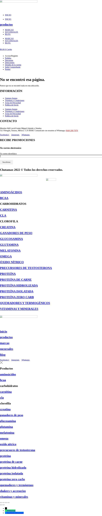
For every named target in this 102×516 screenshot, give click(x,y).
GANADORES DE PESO (16, 233)
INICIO (8, 15)
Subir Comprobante (12, 67)
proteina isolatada (11, 473)
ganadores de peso (11, 415)
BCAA (4, 198)
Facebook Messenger (15, 513)
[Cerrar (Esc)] (8, 502)
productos (6, 24)
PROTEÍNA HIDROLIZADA (19, 285)
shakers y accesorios (13, 491)
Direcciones (9, 63)
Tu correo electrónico (8, 154)
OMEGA (6, 256)
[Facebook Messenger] (6, 513)
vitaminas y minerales (14, 496)
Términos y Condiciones (14, 100)
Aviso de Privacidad (13, 103)
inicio (3, 331)
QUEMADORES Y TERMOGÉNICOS (25, 303)
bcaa (3, 380)
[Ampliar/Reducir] (1, 502)
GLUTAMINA (9, 244)
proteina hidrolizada (13, 467)
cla (2, 397)
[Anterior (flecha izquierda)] (1, 504)
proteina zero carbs (12, 479)
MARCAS (9, 30)
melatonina (7, 432)
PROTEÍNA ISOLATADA (16, 291)
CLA (3, 215)
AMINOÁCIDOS (11, 192)
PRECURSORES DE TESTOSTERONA (26, 268)
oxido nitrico (8, 444)
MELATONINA (10, 250)
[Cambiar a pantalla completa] (3, 502)
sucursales (6, 348)
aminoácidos (8, 374)
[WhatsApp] (6, 511)
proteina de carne (11, 461)
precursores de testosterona (17, 450)
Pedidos (8, 58)
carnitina (6, 391)
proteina (5, 455)
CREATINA (7, 227)
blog (2, 354)
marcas (4, 343)
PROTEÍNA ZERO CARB (17, 297)
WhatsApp (11, 511)
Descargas (9, 60)
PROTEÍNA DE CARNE (16, 279)
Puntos (7, 69)
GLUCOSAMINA (11, 238)
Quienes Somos (11, 98)
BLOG (8, 34)
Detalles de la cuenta (13, 65)
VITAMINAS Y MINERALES (19, 308)
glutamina (6, 426)
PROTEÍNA (8, 273)
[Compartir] (6, 502)
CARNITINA (8, 209)
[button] (51, 52)
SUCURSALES (11, 32)
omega (4, 438)
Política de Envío (11, 105)
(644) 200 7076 (72, 130)
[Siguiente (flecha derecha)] (3, 504)
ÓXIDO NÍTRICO (12, 262)
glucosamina (8, 421)
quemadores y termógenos (16, 485)
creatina (5, 409)
